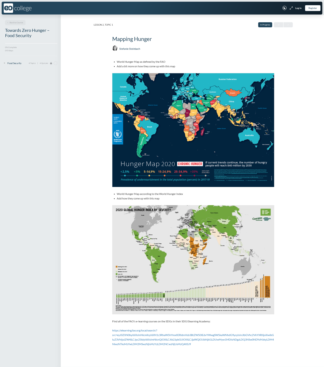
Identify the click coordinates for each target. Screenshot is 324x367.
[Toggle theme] (284, 8)
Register (312, 8)
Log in (298, 8)
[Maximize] (290, 8)
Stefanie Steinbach (129, 48)
